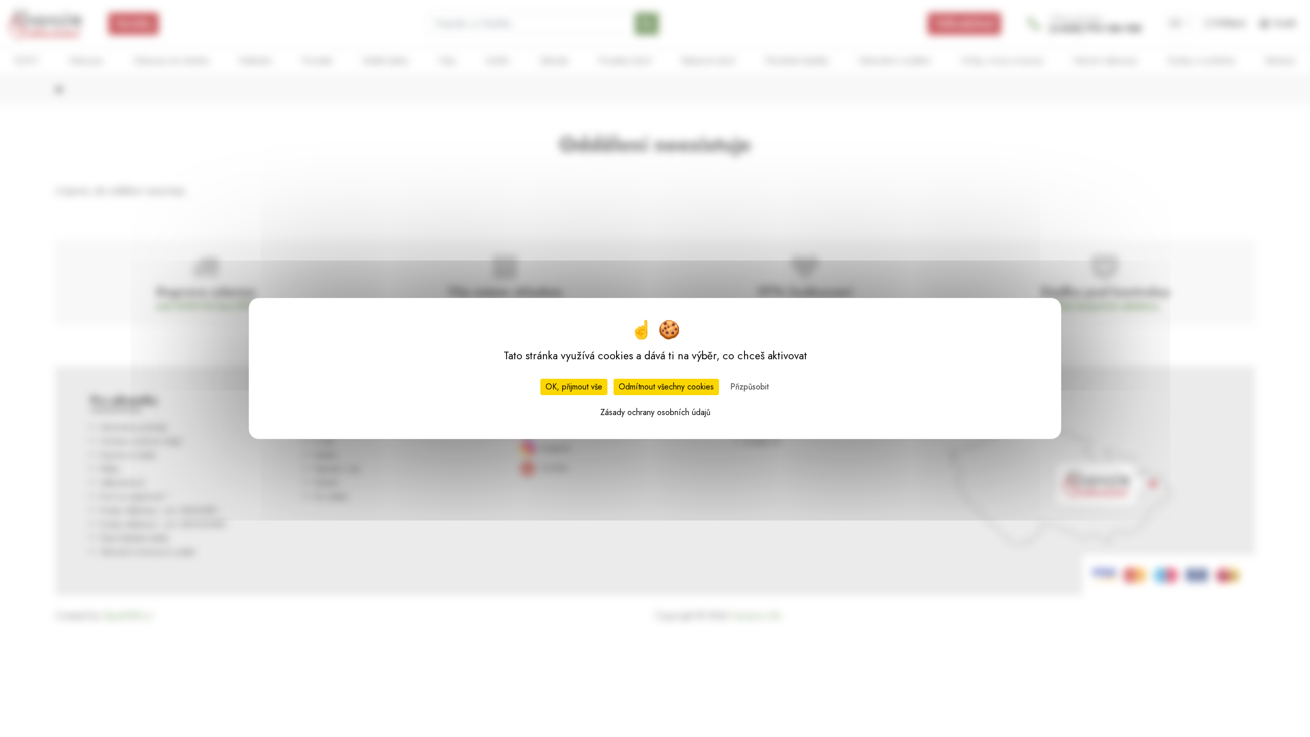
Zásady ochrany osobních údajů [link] (655, 412)
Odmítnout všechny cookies (666, 387)
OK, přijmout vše (573, 387)
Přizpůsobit (749, 387)
